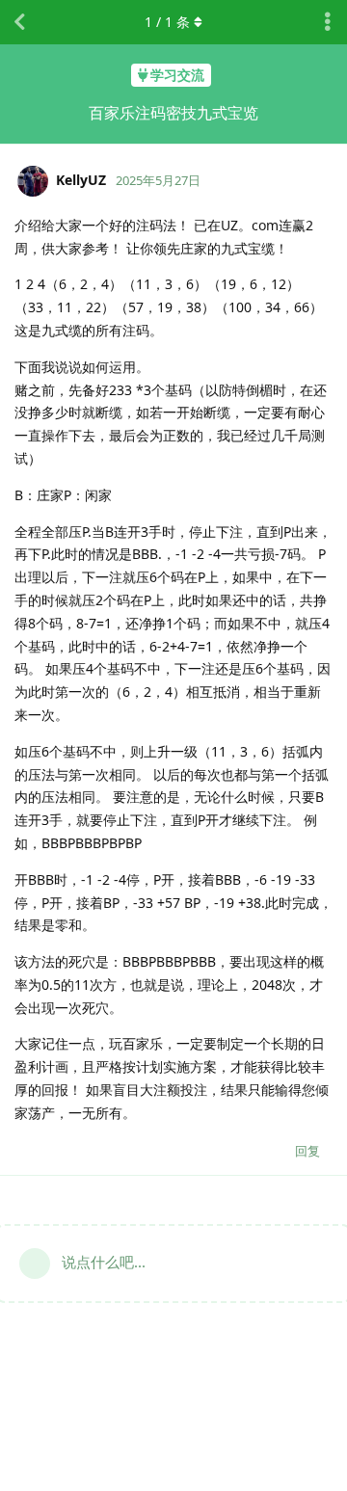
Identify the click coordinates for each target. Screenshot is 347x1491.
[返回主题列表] (19, 22)
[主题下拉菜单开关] (327, 22)
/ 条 (167, 22)
